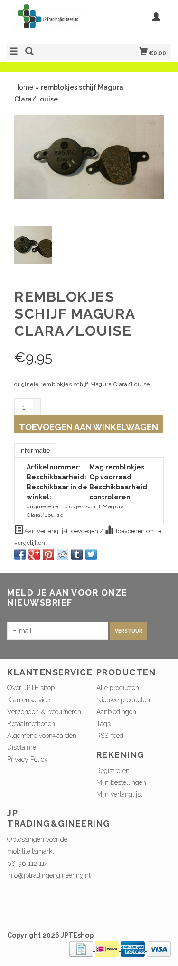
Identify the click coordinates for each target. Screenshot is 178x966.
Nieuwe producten (123, 700)
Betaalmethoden (31, 723)
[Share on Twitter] (91, 554)
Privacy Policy (27, 759)
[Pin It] (48, 554)
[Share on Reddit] (62, 554)
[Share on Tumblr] (77, 554)
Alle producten (117, 687)
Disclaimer (22, 747)
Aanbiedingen (116, 712)
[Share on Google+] (34, 554)
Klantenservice (28, 700)
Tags (103, 723)
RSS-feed (109, 735)
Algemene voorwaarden (41, 735)
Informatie (34, 450)
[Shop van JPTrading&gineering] (48, 21)
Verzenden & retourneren (44, 712)
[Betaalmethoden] (82, 948)
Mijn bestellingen (121, 782)
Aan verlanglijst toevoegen (61, 530)
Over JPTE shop (31, 687)
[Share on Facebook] (20, 554)
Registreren (113, 770)
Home (23, 87)
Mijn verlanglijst (119, 794)
